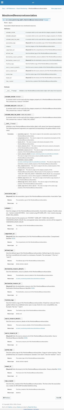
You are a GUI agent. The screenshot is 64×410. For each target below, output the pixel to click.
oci (33, 2)
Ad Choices (36, 409)
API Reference (11, 8)
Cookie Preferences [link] (28, 409)
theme (19, 407)
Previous (7, 397)
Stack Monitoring (22, 8)
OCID (13, 238)
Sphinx (10, 407)
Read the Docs (32, 407)
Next (58, 397)
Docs (3, 8)
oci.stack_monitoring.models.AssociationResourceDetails (30, 278)
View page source (56, 8)
